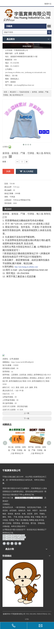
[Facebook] (4, 543)
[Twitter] (15, 543)
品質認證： (8, 200)
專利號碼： (8, 203)
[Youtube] (19, 543)
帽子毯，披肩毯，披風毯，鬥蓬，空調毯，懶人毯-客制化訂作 (37, 450)
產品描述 (8, 209)
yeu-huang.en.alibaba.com (14, 72)
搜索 (49, 32)
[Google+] (8, 543)
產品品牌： (8, 187)
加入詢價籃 (28, 171)
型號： (7, 184)
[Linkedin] (12, 543)
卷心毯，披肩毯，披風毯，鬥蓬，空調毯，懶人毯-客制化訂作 (17, 450)
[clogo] (27, 15)
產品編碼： (8, 190)
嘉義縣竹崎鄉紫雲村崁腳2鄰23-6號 (23, 57)
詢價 (8, 171)
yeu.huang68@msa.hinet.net (24, 85)
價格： (7, 197)
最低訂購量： (9, 193)
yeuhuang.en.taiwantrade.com (35, 72)
